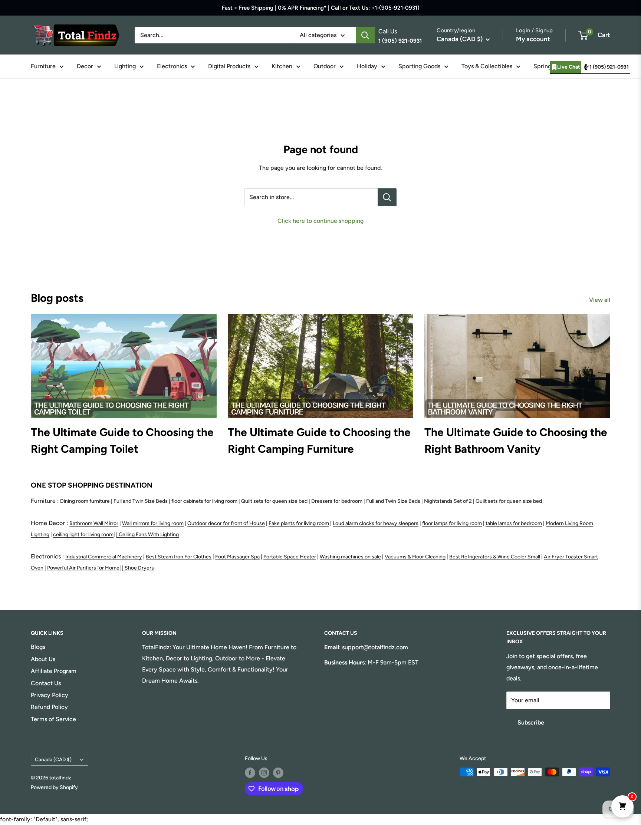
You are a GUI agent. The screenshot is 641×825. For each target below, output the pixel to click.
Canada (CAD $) (53, 759)
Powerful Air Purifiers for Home (83, 568)
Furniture (43, 66)
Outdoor (324, 66)
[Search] (365, 35)
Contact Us (46, 683)
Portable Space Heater (289, 557)
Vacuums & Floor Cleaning (415, 557)
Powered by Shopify (54, 787)
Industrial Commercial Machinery (103, 557)
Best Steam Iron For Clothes (178, 557)
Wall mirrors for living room (153, 523)
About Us (43, 659)
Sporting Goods (419, 66)
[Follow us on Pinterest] (278, 773)
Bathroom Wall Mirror (93, 523)
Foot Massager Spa (237, 557)
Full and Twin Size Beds (141, 501)
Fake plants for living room (299, 523)
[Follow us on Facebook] (250, 773)
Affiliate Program (53, 670)
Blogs (38, 646)
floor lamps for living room (452, 523)
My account (533, 39)
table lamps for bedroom (514, 523)
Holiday (367, 66)
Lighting (125, 66)
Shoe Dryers (139, 568)
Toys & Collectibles (486, 66)
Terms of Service (53, 719)
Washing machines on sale (350, 557)
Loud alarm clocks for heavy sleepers (375, 523)
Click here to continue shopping (320, 220)
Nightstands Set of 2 (448, 501)
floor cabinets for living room (204, 501)
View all (600, 299)
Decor (85, 66)
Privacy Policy (49, 695)
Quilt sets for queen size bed (274, 501)
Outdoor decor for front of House (226, 523)
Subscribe (530, 722)
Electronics (172, 66)
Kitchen (282, 66)
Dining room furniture (85, 501)
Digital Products (229, 66)
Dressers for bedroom (336, 501)
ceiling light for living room (83, 534)
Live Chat (568, 67)
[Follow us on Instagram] (264, 773)
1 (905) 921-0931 (609, 67)
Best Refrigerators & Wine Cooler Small (494, 557)
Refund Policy (49, 706)
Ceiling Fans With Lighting (149, 534)
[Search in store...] (387, 197)
